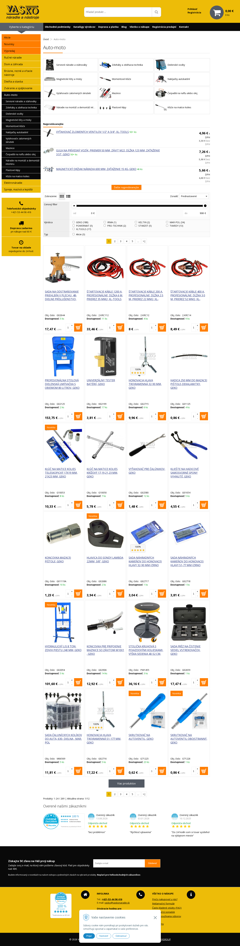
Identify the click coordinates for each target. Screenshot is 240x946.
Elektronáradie (13, 183)
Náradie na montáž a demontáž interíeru (23, 162)
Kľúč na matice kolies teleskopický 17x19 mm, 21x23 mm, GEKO (61, 472)
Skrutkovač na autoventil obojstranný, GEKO (188, 738)
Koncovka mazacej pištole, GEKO (58, 559)
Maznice (10, 148)
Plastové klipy (13, 170)
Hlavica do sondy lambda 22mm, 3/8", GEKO (105, 559)
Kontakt (184, 26)
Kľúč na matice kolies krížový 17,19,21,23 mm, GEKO (102, 472)
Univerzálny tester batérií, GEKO (101, 382)
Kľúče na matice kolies (17, 176)
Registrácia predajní (164, 26)
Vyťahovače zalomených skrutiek (18, 140)
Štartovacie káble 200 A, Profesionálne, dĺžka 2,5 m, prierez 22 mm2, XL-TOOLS (146, 297)
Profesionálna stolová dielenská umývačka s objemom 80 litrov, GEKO (62, 384)
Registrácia (194, 12)
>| (144, 241)
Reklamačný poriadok (163, 912)
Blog (124, 26)
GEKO (82, 222)
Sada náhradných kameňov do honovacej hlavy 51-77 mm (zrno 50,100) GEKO (187, 563)
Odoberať (152, 863)
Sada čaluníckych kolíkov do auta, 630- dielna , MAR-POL (63, 738)
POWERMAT (84, 225)
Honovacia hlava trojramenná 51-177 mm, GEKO (104, 738)
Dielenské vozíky (14, 113)
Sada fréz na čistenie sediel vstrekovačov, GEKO (185, 650)
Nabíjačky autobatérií (17, 132)
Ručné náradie (13, 57)
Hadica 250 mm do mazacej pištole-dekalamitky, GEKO (188, 384)
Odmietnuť (121, 936)
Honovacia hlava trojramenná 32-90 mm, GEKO (145, 384)
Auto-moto (10, 95)
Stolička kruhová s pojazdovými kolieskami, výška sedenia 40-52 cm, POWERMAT (146, 652)
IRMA (111, 222)
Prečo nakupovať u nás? (164, 899)
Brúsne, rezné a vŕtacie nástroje (18, 73)
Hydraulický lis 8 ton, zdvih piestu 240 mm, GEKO (63, 648)
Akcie (80, 234)
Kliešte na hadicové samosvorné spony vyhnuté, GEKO (184, 472)
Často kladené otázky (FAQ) (167, 907)
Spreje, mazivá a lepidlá (18, 189)
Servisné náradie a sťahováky (21, 101)
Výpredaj (9, 51)
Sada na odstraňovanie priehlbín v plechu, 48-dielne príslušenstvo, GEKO (62, 297)
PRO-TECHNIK (116, 225)
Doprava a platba (108, 26)
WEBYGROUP (163, 939)
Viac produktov (126, 783)
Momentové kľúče (15, 126)
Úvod (46, 39)
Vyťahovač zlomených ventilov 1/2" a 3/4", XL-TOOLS (92, 132)
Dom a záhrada (13, 64)
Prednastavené (189, 196)
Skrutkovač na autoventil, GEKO (141, 737)
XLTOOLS (83, 229)
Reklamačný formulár (163, 903)
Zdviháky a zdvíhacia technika (21, 107)
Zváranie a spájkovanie (18, 88)
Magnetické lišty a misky (18, 119)
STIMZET (145, 225)
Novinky (9, 44)
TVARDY (176, 225)
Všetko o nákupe (139, 26)
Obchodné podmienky (58, 26)
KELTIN (144, 222)
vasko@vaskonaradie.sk (117, 902)
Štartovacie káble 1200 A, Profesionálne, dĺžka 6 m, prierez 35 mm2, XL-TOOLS (105, 295)
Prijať (89, 936)
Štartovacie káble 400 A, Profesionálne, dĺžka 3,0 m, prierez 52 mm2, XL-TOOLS (187, 297)
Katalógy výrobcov (84, 26)
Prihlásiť (192, 9)
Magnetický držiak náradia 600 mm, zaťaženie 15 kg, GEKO (96, 169)
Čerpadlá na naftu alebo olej (21, 154)
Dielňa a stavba (13, 81)
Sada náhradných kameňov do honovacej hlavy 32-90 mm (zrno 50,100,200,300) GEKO (145, 563)
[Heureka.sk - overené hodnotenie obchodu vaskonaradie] (64, 827)
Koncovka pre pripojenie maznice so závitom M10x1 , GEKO (105, 650)
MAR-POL (177, 222)
